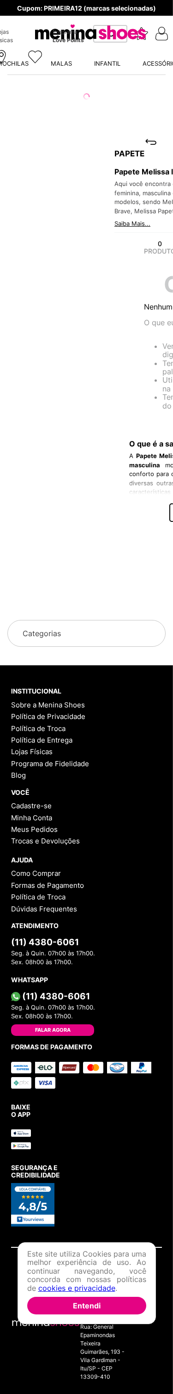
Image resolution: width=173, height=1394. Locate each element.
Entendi (87, 1305)
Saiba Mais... (22, 157)
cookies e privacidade (76, 1288)
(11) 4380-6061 (45, 942)
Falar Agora (53, 1030)
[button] (86, 463)
